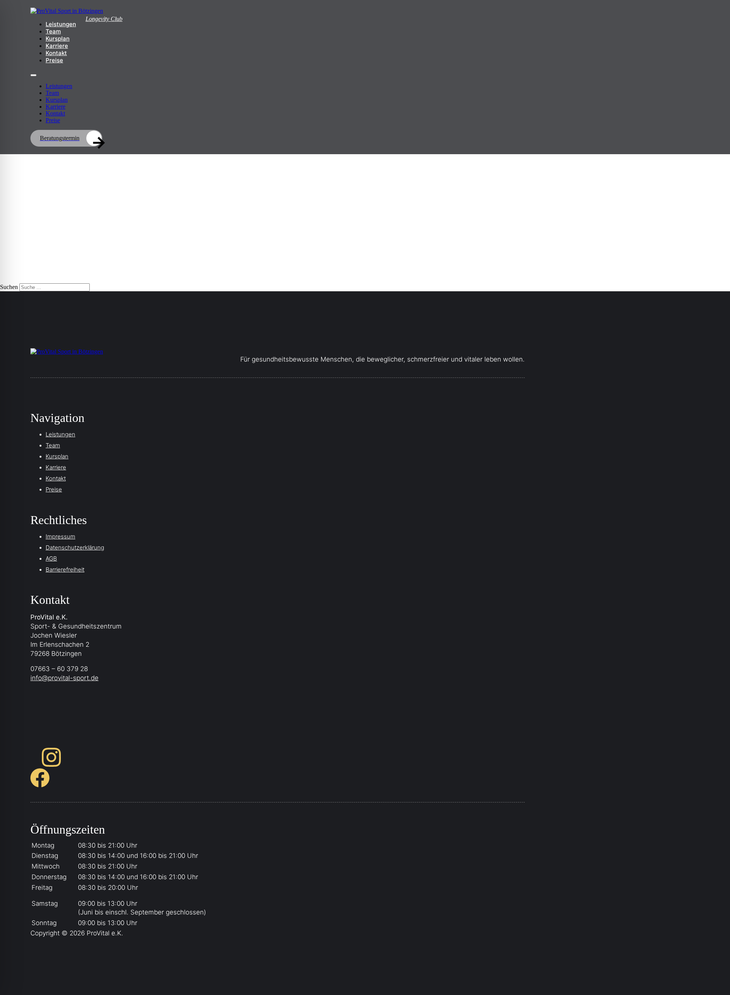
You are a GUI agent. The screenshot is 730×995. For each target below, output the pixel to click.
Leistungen (61, 24)
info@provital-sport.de (64, 678)
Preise (54, 60)
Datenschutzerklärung (75, 547)
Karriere (57, 45)
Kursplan (58, 38)
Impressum (60, 536)
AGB (51, 558)
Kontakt (56, 53)
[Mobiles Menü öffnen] (33, 75)
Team (53, 31)
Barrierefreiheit (65, 569)
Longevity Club (104, 19)
